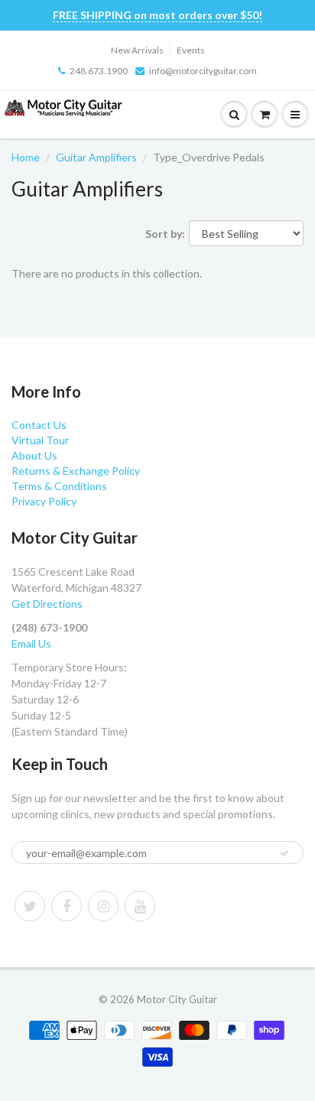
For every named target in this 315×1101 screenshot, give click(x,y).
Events (191, 50)
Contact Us (39, 424)
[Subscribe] (284, 853)
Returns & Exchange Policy (75, 470)
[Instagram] (103, 906)
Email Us (31, 643)
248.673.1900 (99, 70)
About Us (34, 455)
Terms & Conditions (59, 485)
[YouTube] (140, 906)
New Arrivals (137, 50)
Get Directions (47, 603)
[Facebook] (66, 906)
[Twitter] (30, 906)
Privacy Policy (43, 501)
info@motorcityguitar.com (203, 70)
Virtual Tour (40, 440)
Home (25, 157)
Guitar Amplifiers (96, 157)
